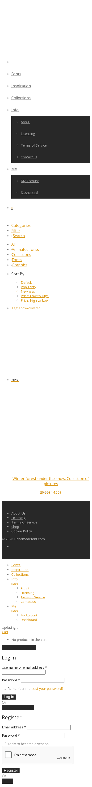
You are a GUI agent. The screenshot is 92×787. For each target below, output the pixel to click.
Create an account (18, 707)
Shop (15, 526)
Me (14, 169)
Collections (21, 97)
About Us (18, 513)
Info (15, 109)
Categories (21, 225)
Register (11, 770)
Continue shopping (19, 647)
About (25, 122)
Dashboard (29, 192)
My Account (30, 181)
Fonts (16, 73)
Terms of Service (34, 145)
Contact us (29, 157)
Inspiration (21, 85)
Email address (14, 727)
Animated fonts (25, 249)
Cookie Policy (21, 531)
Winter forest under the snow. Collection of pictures (51, 481)
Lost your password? (47, 688)
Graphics (19, 265)
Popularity (28, 287)
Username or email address (24, 667)
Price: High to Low (35, 300)
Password (11, 680)
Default (26, 282)
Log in (9, 697)
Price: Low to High (35, 296)
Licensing (28, 133)
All (13, 244)
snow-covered (26, 308)
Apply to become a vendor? (28, 744)
